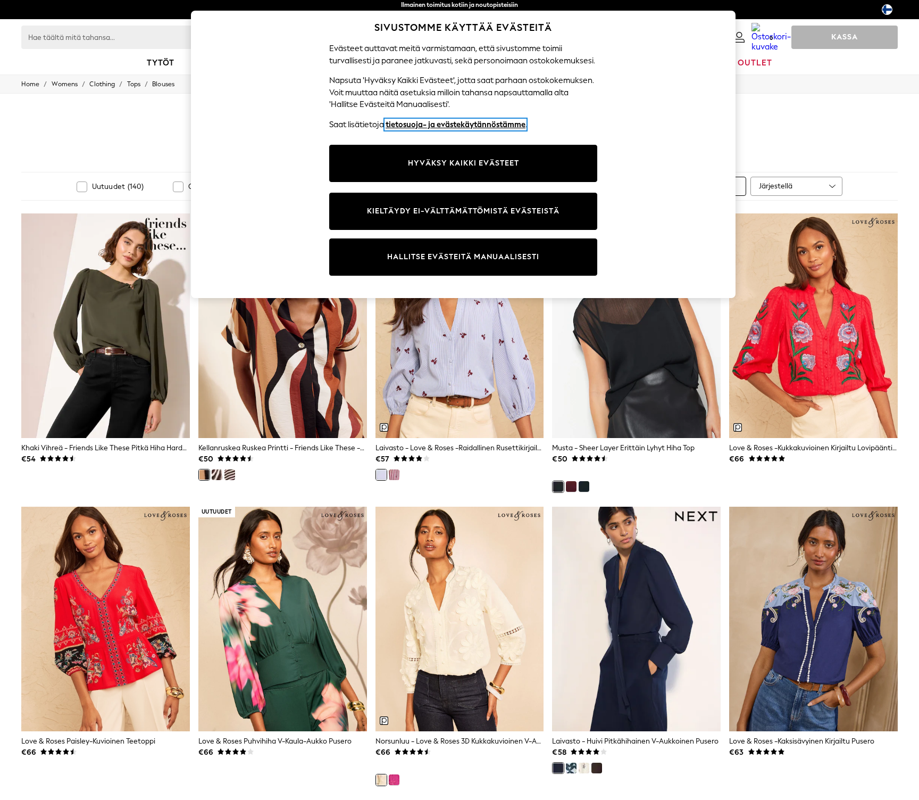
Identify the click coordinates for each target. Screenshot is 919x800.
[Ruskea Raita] (229, 474)
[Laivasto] (381, 474)
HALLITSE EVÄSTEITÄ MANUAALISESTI (463, 256)
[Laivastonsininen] (584, 486)
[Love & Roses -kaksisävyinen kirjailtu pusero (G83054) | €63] (813, 619)
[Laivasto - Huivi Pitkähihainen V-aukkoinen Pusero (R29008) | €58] (636, 619)
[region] (463, 154)
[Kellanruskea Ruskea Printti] (204, 474)
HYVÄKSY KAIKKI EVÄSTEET (463, 163)
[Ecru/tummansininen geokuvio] (571, 768)
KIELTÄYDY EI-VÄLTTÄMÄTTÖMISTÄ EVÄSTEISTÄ (463, 211)
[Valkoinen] (217, 474)
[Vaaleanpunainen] (394, 779)
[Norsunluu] (381, 779)
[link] (739, 37)
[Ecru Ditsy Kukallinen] (584, 768)
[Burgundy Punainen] (394, 474)
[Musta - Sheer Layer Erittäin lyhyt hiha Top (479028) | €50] (636, 325)
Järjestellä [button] (775, 186)
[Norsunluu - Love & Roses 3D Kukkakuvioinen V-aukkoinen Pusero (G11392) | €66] (459, 619)
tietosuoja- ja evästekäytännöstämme (455, 124)
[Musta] (558, 486)
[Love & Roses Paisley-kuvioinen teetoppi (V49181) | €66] (105, 619)
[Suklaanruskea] (596, 768)
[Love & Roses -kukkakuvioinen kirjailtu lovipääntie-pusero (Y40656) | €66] (813, 325)
